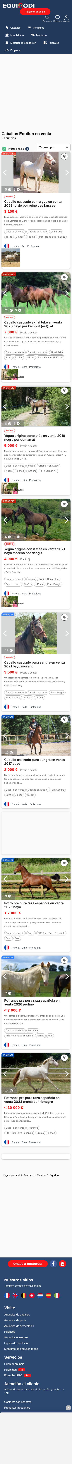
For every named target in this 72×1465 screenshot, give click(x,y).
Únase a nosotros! (27, 1264)
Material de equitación (23, 42)
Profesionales (16, 148)
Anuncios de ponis (15, 1320)
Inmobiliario (17, 35)
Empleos (15, 50)
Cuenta (66, 21)
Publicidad (10, 1369)
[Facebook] (53, 1264)
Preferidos (47, 21)
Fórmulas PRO (13, 1375)
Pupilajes (53, 42)
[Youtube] (62, 1264)
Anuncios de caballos (17, 1314)
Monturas (41, 35)
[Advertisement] (36, 93)
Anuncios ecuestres (16, 1337)
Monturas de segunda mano (21, 1348)
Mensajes (57, 21)
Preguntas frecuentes (17, 1407)
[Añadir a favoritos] (64, 156)
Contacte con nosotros (18, 1401)
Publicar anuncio (35, 11)
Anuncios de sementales (19, 1325)
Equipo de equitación (16, 1343)
